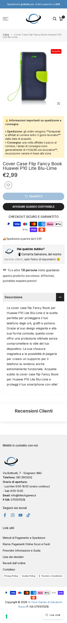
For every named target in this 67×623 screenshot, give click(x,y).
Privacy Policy (11, 576)
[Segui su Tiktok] (28, 515)
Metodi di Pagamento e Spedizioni (24, 537)
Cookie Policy (28, 576)
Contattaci (9, 569)
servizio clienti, (13, 259)
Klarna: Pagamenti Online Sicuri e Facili (26, 544)
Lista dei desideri (13, 556)
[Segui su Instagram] (13, 515)
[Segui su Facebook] (5, 515)
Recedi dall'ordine (14, 563)
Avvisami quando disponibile (33, 206)
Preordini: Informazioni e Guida (21, 550)
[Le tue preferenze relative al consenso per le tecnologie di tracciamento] (6, 616)
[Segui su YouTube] (20, 515)
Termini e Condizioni (51, 576)
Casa (6, 34)
